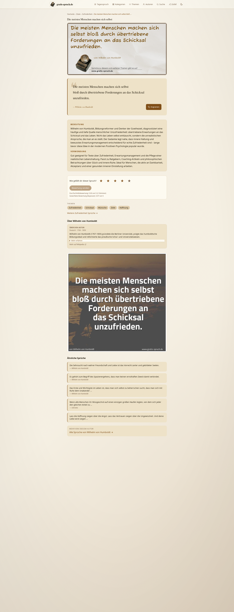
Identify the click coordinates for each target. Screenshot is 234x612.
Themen (135, 4)
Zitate (78, 14)
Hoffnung (124, 207)
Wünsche (102, 207)
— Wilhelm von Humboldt (83, 107)
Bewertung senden (80, 188)
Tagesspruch (103, 4)
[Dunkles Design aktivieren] (181, 4)
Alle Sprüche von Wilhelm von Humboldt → (91, 432)
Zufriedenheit (87, 14)
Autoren (149, 4)
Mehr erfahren (76, 241)
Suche (162, 4)
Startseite (70, 14)
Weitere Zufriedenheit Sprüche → (82, 213)
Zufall (174, 4)
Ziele (113, 207)
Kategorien (120, 4)
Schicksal (90, 207)
